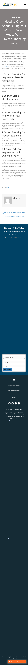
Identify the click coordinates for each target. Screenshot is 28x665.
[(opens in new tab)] (14, 478)
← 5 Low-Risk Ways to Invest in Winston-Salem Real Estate (13, 212)
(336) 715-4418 (16, 385)
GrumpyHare (9, 413)
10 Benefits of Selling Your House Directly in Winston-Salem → (15, 217)
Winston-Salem (5, 66)
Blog (7, 187)
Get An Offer (7, 369)
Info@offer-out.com (15, 390)
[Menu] (25, 5)
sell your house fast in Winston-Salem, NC (12, 70)
